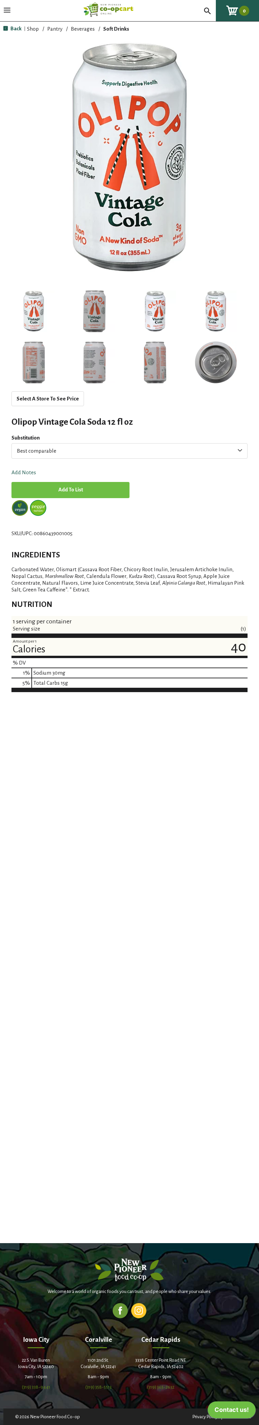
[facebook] (120, 1310)
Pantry (54, 29)
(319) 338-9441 (36, 1387)
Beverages (83, 29)
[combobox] (129, 451)
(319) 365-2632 (160, 1387)
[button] (33, 311)
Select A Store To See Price (48, 398)
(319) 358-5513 (98, 1387)
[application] (231, 1411)
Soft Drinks (116, 29)
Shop (33, 29)
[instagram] (138, 1310)
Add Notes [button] (23, 473)
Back (15, 28)
